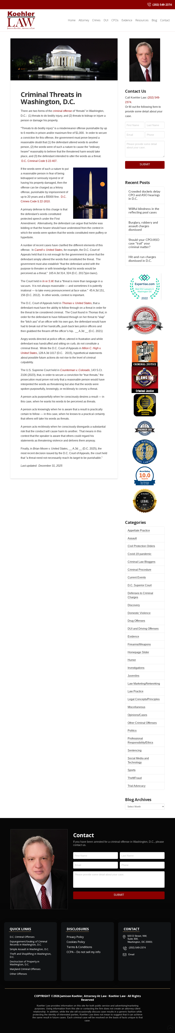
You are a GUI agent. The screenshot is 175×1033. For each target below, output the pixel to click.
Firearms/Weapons (139, 644)
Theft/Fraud (135, 778)
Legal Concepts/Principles (144, 699)
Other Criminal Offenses (142, 722)
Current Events (137, 577)
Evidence (133, 636)
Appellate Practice (139, 530)
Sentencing (135, 750)
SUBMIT (145, 164)
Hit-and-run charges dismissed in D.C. (142, 259)
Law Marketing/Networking (144, 683)
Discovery (134, 605)
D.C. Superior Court (140, 585)
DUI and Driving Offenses (143, 628)
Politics (132, 730)
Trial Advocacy (136, 785)
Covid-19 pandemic (139, 553)
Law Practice (135, 691)
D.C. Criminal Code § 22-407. (39, 160)
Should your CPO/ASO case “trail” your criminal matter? (144, 243)
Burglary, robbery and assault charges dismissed (143, 226)
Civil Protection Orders (141, 546)
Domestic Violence (139, 613)
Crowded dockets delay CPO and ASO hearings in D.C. (144, 195)
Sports (132, 770)
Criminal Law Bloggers (141, 561)
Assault (132, 538)
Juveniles (133, 675)
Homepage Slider (138, 652)
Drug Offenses (136, 620)
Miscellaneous (136, 707)
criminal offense (62, 110)
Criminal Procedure (139, 569)
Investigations (136, 667)
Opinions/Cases (137, 715)
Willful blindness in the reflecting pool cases (144, 210)
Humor (132, 660)
